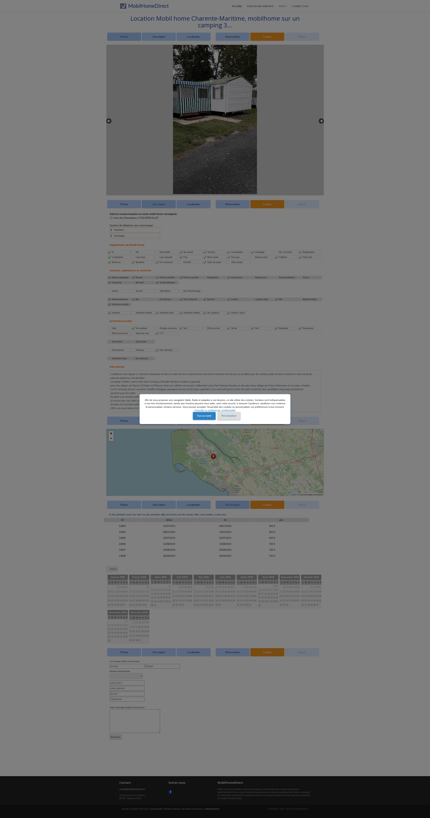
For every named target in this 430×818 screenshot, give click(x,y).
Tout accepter (204, 415)
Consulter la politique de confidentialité (215, 410)
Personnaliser (228, 415)
